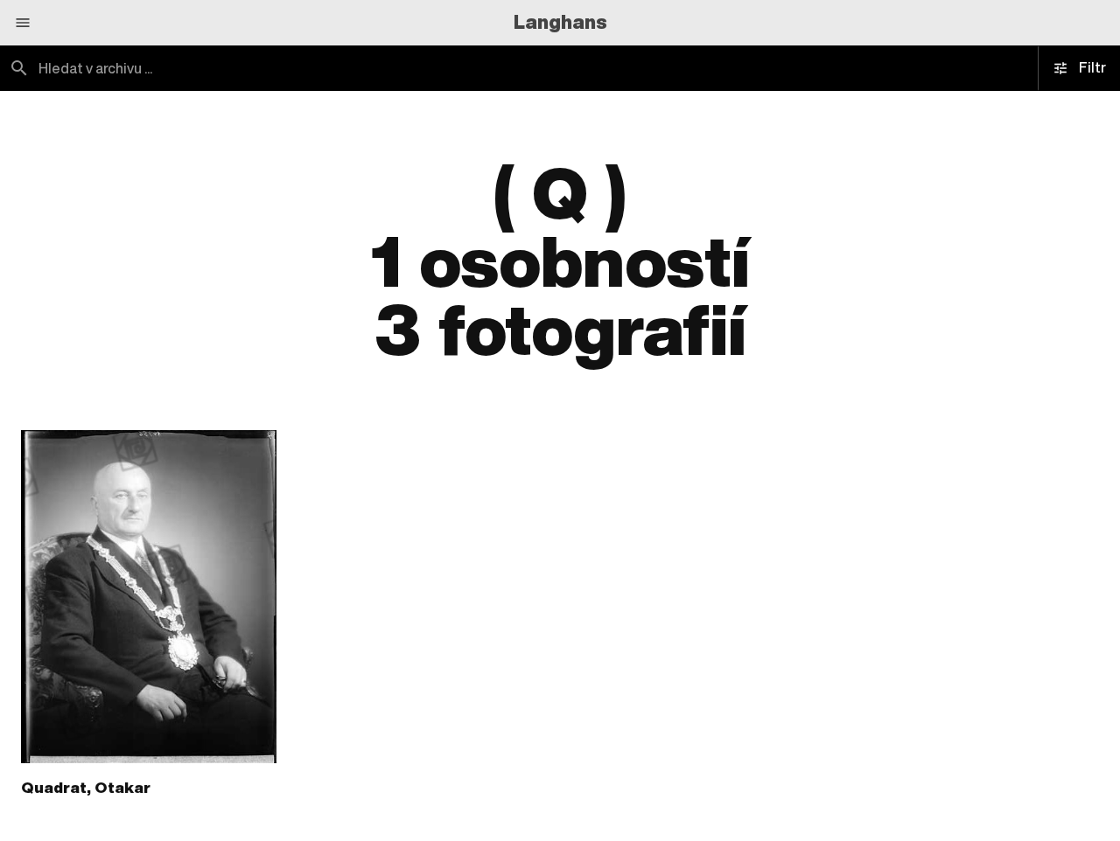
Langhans (560, 21)
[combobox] (280, 68)
